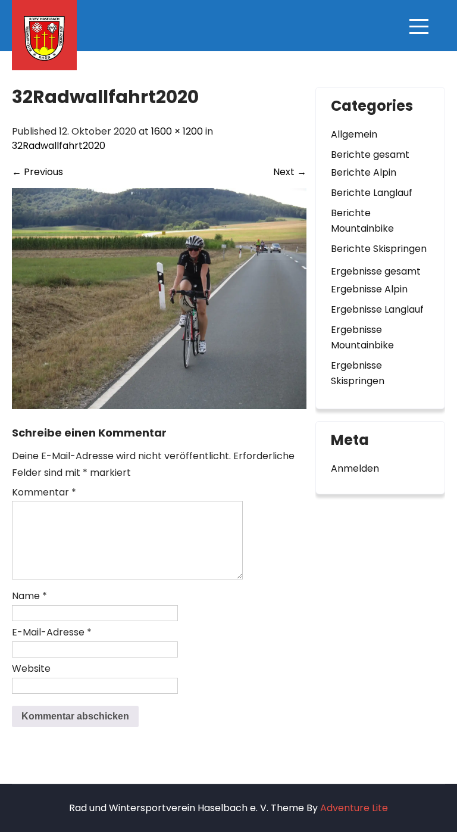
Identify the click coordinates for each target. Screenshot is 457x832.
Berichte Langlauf (371, 193)
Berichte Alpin (363, 172)
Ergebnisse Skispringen (357, 373)
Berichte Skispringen (379, 248)
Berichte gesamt (370, 154)
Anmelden (355, 468)
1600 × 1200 (177, 131)
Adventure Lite (354, 808)
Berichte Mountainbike (362, 220)
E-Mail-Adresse (52, 632)
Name (29, 596)
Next (289, 172)
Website (31, 668)
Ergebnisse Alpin (369, 289)
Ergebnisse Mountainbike (362, 337)
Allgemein (354, 134)
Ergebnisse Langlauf (377, 309)
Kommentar (44, 492)
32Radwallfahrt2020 (58, 145)
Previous (37, 172)
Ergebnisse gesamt (376, 271)
